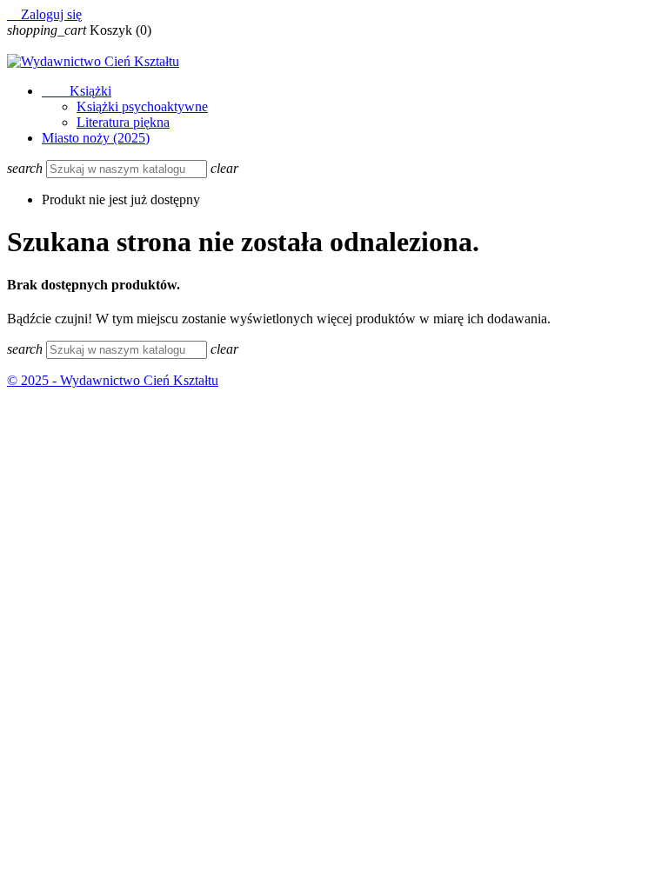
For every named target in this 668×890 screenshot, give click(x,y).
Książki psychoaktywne (142, 106)
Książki (76, 90)
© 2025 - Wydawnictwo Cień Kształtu (112, 380)
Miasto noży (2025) (96, 137)
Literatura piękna (123, 122)
